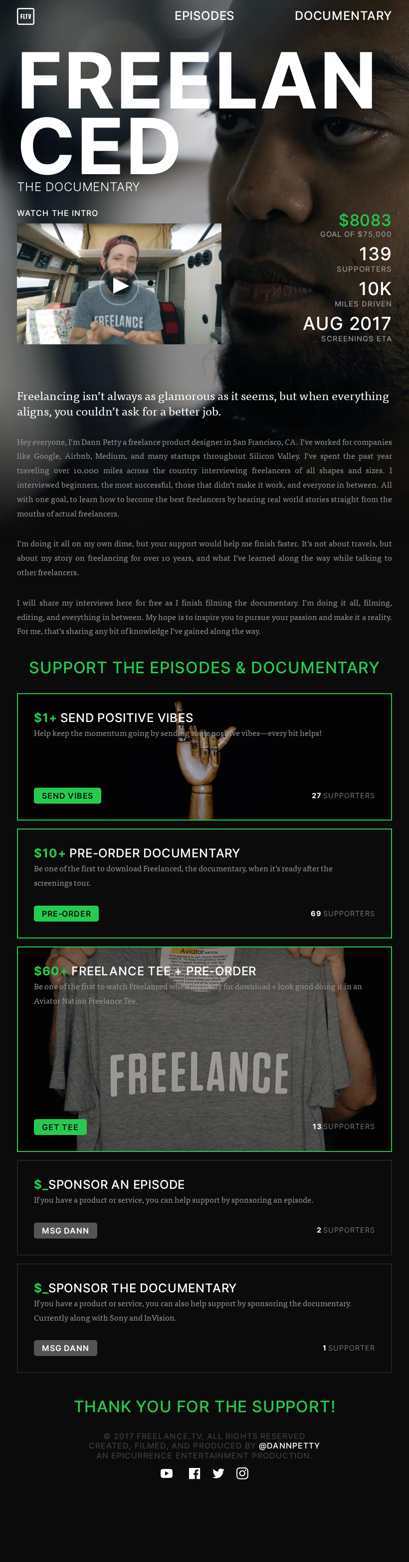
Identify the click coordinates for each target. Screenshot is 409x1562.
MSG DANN (65, 1231)
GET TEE (60, 1127)
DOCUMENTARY (343, 15)
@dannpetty (289, 1446)
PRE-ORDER (66, 914)
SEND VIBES (67, 796)
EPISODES (204, 15)
